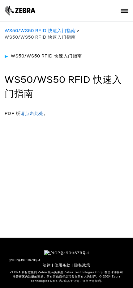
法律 (47, 265)
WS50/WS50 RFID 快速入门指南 (40, 31)
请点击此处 (32, 114)
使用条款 (62, 265)
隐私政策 (82, 265)
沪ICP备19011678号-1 (24, 260)
